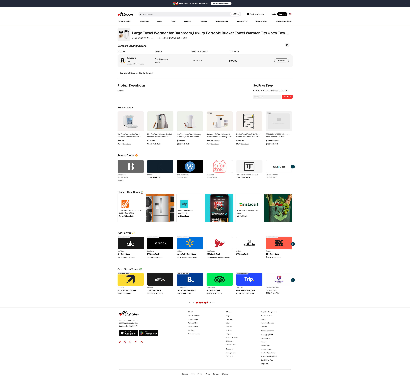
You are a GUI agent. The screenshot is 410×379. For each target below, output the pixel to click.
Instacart (229, 326)
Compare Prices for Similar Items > (136, 73)
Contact (185, 374)
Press (208, 374)
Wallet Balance (193, 326)
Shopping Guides (261, 21)
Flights (159, 21)
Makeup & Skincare (267, 323)
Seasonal (229, 349)
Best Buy (229, 330)
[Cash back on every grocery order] (264, 208)
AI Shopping (220, 21)
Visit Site (281, 60)
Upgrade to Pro (242, 21)
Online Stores (125, 21)
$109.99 (233, 61)
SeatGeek (229, 319)
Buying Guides (231, 353)
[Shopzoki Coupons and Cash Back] (220, 170)
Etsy (227, 316)
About (190, 312)
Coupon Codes (193, 319)
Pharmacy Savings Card (269, 356)
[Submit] (140, 14)
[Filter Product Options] (287, 45)
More (121, 90)
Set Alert (287, 96)
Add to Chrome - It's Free (221, 3)
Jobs (192, 374)
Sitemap (225, 374)
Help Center (265, 363)
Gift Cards (187, 21)
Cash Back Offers (193, 316)
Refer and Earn (193, 323)
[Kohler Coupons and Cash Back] (160, 170)
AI (236, 14)
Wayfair (228, 334)
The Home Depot (232, 337)
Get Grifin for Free (267, 360)
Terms (200, 374)
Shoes (263, 319)
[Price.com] (129, 318)
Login (274, 14)
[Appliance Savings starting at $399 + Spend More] (146, 208)
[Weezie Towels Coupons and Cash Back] (190, 170)
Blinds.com (229, 341)
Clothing (264, 326)
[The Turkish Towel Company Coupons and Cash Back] (249, 170)
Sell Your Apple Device (283, 21)
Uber (227, 323)
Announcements (193, 334)
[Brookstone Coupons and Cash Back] (131, 170)
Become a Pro (265, 338)
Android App (265, 345)
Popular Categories (268, 312)
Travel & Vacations (267, 316)
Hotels (173, 21)
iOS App (263, 342)
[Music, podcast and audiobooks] (205, 208)
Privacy (216, 374)
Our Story (191, 330)
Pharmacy (203, 21)
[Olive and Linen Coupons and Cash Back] (279, 170)
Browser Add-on (266, 349)
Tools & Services (267, 331)
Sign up (281, 14)
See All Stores (230, 345)
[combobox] (189, 14)
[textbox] (290, 14)
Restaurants (144, 21)
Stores (228, 312)
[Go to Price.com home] (125, 14)
